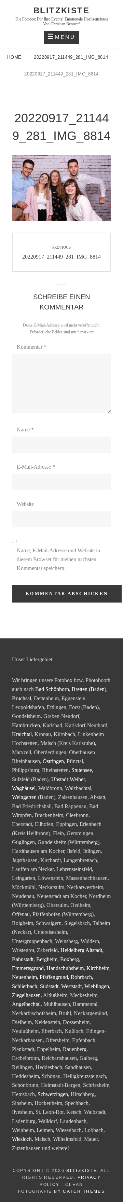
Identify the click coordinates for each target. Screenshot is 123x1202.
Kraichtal (22, 734)
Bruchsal (21, 698)
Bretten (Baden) (89, 689)
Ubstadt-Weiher (68, 779)
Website (25, 504)
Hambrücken (26, 725)
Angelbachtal (26, 1004)
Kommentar (31, 347)
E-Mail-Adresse (36, 467)
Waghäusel (24, 788)
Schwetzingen (53, 1094)
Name (25, 429)
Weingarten (24, 797)
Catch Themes (84, 1191)
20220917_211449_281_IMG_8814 (72, 57)
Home (15, 57)
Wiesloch (22, 1139)
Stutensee (81, 770)
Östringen (53, 761)
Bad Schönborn (52, 689)
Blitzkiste (61, 10)
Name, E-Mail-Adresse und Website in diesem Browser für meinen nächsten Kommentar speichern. (58, 559)
